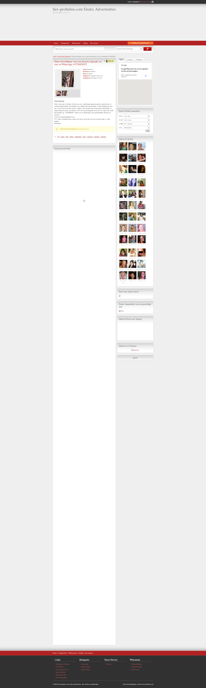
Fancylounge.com (62, 669)
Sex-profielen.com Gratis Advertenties (84, 9)
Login (148, 2)
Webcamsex (76, 43)
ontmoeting (78, 137)
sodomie (96, 137)
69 (58, 137)
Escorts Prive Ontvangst (64, 56)
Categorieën (65, 43)
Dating (85, 43)
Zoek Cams (135, 669)
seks (84, 137)
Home (56, 43)
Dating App (85, 664)
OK (146, 76)
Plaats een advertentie (140, 43)
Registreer (143, 2)
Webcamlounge (137, 667)
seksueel (89, 137)
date (67, 137)
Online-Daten (85, 669)
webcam (103, 137)
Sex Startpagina (61, 677)
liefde (71, 137)
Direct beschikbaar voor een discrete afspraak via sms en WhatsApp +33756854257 (77, 63)
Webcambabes (137, 664)
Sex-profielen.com (147, 684)
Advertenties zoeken (147, 49)
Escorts (108, 664)
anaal (62, 137)
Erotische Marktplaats (130, 684)
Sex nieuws (94, 43)
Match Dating (85, 667)
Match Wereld (60, 672)
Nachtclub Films (61, 675)
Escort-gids (60, 667)
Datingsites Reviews (63, 664)
